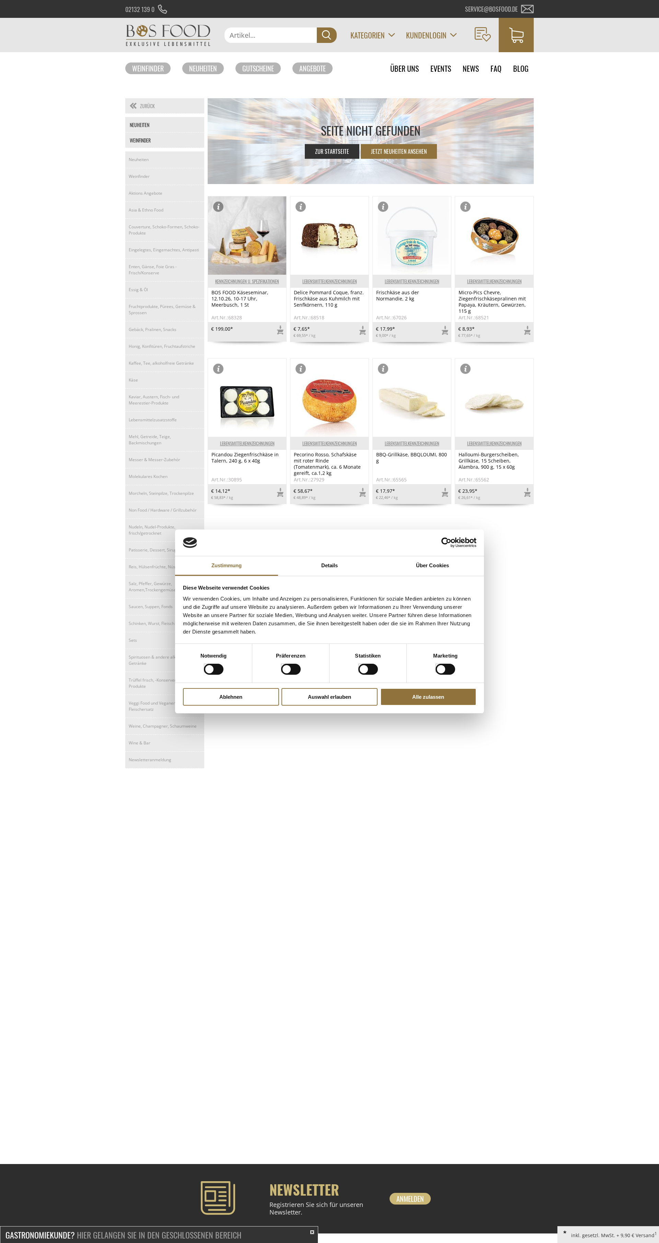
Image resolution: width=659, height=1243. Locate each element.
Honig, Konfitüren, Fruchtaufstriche (162, 346)
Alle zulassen (428, 697)
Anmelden (410, 1199)
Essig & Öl (138, 290)
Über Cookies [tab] (432, 565)
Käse (133, 380)
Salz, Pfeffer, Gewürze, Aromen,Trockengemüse (152, 587)
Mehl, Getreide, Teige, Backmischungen (150, 440)
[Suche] (327, 35)
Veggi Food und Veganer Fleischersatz (152, 706)
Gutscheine (258, 68)
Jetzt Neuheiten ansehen (399, 151)
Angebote (312, 68)
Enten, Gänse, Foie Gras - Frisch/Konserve (153, 270)
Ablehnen (230, 697)
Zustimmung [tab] (226, 565)
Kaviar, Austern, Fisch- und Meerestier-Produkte (154, 400)
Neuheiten (203, 68)
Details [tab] (329, 565)
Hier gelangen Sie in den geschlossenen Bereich (123, 1235)
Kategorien (367, 35)
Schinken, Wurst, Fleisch (151, 623)
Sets (133, 640)
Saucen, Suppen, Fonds (151, 606)
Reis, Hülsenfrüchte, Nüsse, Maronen (164, 567)
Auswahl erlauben (329, 697)
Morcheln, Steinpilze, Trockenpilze (161, 493)
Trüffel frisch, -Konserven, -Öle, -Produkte (159, 683)
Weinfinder (148, 68)
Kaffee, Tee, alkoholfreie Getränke (161, 363)
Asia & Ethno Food (146, 210)
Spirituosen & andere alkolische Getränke (159, 660)
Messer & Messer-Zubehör (154, 460)
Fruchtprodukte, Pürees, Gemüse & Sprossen (162, 310)
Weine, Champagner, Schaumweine (163, 726)
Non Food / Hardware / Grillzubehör (163, 510)
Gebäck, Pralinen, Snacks (152, 329)
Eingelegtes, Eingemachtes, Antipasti (164, 250)
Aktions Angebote (145, 193)
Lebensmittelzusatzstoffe (153, 420)
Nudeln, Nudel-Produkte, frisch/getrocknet (152, 530)
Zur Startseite (332, 151)
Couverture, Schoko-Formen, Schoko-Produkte (164, 230)
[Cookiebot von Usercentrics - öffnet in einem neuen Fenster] (446, 542)
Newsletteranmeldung (150, 760)
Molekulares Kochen (148, 476)
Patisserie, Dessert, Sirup (153, 550)
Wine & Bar (139, 743)
